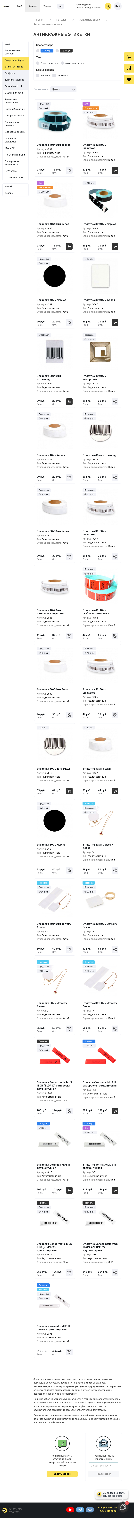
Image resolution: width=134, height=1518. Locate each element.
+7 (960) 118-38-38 (107, 1511)
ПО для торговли (14, 177)
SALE (19, 6)
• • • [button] (60, 6)
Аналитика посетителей (11, 101)
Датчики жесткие (14, 79)
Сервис (9, 193)
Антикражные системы (12, 52)
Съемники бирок (14, 92)
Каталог (33, 6)
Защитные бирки (89, 19)
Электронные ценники (12, 124)
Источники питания (15, 154)
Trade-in (9, 186)
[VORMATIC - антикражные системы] (5, 6)
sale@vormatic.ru (107, 1507)
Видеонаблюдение (15, 109)
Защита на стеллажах (10, 140)
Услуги (47, 6)
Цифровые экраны (15, 132)
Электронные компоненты (12, 163)
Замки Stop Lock (13, 86)
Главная (38, 19)
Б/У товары (11, 171)
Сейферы (10, 73)
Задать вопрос (62, 1474)
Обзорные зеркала (15, 115)
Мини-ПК (10, 148)
